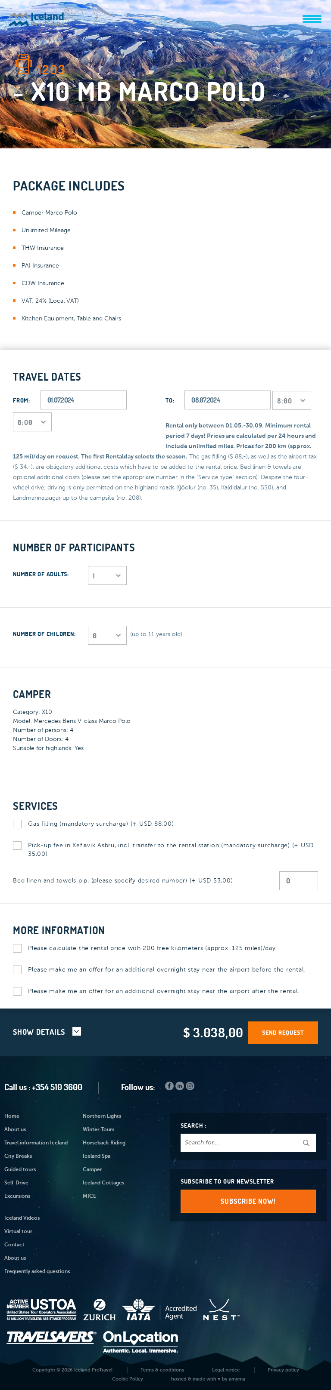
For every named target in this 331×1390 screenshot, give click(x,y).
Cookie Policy (127, 1379)
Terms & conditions (162, 1370)
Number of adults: (41, 574)
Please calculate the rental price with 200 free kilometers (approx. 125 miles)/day (152, 948)
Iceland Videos (22, 1218)
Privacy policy (283, 1370)
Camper (92, 1169)
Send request (283, 1032)
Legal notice (226, 1370)
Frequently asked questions (37, 1271)
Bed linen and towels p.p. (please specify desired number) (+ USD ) (123, 881)
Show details (40, 1032)
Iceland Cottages (103, 1183)
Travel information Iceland (36, 1143)
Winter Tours (98, 1129)
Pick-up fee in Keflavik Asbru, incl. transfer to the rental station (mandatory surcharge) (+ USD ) (171, 850)
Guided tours (20, 1169)
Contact (14, 1245)
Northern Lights (102, 1116)
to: (170, 400)
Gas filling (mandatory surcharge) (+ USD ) (101, 824)
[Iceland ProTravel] (53, 15)
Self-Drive (16, 1183)
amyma (237, 1379)
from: (21, 400)
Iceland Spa (96, 1156)
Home (11, 1116)
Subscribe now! (248, 1201)
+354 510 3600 (57, 1087)
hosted (179, 1379)
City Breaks (18, 1156)
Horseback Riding (104, 1143)
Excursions (17, 1196)
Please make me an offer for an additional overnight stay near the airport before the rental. (166, 970)
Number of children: (44, 634)
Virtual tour (18, 1231)
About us (15, 1129)
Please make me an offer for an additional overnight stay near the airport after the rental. (163, 991)
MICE (89, 1196)
